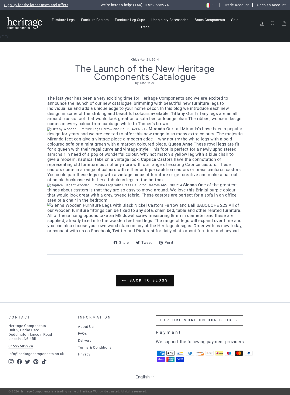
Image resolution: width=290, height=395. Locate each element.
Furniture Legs (63, 20)
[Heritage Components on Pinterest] (35, 361)
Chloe (135, 59)
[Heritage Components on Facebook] (19, 361)
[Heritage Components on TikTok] (44, 361)
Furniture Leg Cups (130, 20)
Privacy (84, 354)
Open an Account (271, 5)
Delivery (84, 340)
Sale (234, 20)
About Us (86, 326)
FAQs (82, 333)
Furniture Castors (95, 20)
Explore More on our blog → (199, 320)
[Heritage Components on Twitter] (27, 361)
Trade (145, 27)
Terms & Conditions (94, 347)
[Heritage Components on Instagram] (11, 361)
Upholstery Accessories (169, 20)
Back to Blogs (148, 280)
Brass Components (210, 20)
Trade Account (236, 5)
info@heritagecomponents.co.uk (36, 354)
